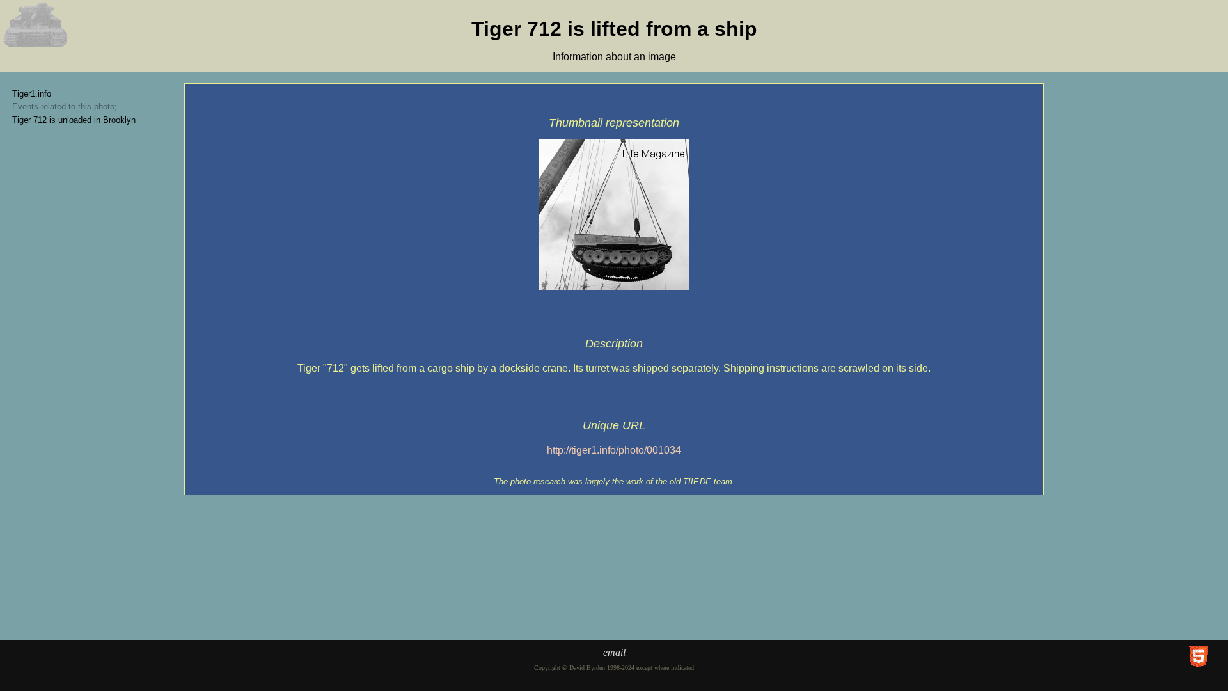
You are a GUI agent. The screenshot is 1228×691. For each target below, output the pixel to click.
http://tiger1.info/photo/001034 (614, 450)
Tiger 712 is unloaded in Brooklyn (74, 120)
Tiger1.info (31, 94)
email (614, 652)
